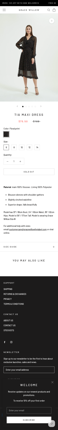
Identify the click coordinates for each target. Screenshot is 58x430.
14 (37, 147)
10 (22, 147)
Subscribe (29, 420)
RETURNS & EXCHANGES (15, 294)
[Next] (40, 106)
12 (29, 147)
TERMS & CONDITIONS (14, 304)
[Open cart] (54, 9)
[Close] (52, 382)
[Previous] (17, 106)
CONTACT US (9, 325)
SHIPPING (8, 289)
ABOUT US (8, 320)
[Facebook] (5, 341)
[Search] (48, 10)
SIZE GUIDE (10, 247)
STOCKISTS (9, 330)
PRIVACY (8, 299)
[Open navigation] (4, 10)
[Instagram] (11, 341)
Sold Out (29, 172)
